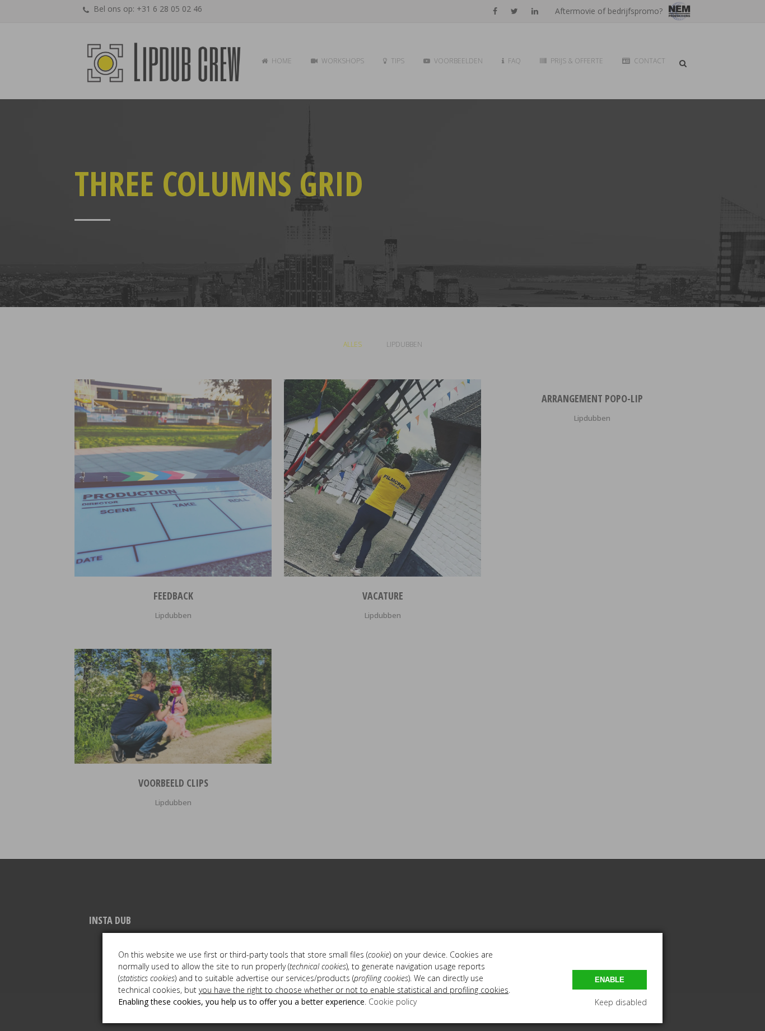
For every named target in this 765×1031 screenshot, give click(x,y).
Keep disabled (621, 1002)
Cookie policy (392, 1001)
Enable (609, 980)
